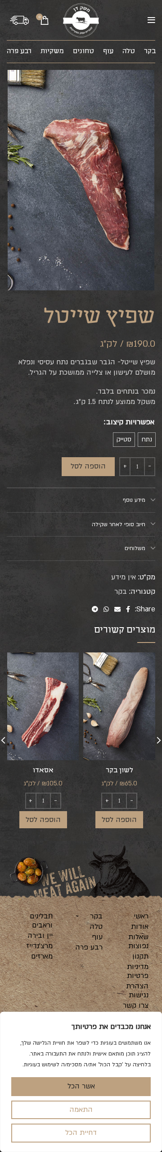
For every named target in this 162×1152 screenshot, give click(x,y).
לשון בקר (119, 770)
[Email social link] (117, 609)
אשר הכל (81, 1086)
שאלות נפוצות (138, 941)
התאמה (81, 1110)
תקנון (140, 956)
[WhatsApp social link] (106, 609)
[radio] (146, 439)
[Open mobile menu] (151, 20)
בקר (120, 592)
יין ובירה (40, 936)
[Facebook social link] (128, 609)
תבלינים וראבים (41, 920)
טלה (96, 927)
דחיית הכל (81, 1133)
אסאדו (43, 770)
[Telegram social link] (95, 609)
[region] (81, 1082)
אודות (139, 927)
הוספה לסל (88, 466)
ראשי (141, 916)
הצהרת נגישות (137, 990)
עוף (97, 937)
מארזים (42, 956)
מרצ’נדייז (39, 946)
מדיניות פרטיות (137, 971)
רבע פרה (89, 947)
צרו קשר (135, 1005)
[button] (119, 819)
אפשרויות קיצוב (130, 422)
